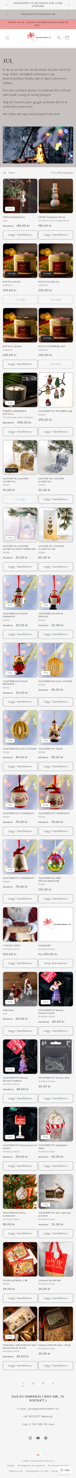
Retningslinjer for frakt (37, 1471)
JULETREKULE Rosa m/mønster (14, 1214)
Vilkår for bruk (16, 1471)
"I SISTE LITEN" (12, 945)
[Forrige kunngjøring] (7, 5)
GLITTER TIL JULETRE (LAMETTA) (15, 480)
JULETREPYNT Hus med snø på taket (54, 1214)
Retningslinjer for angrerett (31, 1465)
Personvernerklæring (58, 1465)
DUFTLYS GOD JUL (49, 282)
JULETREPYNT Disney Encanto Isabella (15, 1079)
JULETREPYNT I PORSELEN (18, 813)
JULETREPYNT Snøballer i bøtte (53, 1147)
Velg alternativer (55, 963)
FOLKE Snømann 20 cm (51, 217)
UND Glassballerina (14, 217)
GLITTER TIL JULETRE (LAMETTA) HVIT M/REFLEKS (19, 548)
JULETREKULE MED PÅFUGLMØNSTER (49, 880)
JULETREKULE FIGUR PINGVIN (50, 615)
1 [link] (23, 1383)
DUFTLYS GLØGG (12, 346)
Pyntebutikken (37, 1461)
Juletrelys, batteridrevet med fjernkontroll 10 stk (19, 1346)
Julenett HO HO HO (49, 1280)
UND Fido (8, 1010)
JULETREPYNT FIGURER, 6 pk (55, 411)
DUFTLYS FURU (12, 282)
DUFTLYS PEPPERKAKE (51, 346)
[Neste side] (53, 1383)
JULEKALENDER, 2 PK (15, 1280)
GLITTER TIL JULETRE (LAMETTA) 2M (51, 548)
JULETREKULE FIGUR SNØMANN (15, 615)
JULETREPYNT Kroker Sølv (54, 1078)
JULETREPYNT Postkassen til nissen (20, 1147)
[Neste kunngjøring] (69, 5)
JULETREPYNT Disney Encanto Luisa (51, 1012)
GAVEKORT (44, 945)
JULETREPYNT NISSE (50, 749)
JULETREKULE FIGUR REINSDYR (15, 683)
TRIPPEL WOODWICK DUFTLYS (15, 413)
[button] (7, 38)
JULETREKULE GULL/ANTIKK (55, 681)
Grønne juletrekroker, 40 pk (54, 1345)
